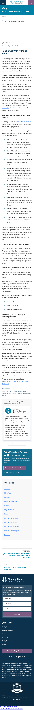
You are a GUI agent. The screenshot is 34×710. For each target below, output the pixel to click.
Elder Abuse (10, 388)
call (12, 473)
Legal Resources (9, 510)
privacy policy (13, 697)
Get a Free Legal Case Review (17, 651)
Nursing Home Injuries (11, 526)
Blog (4, 16)
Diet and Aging (13, 391)
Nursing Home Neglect (11, 531)
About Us (4, 644)
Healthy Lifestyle (11, 393)
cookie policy (28, 697)
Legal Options (5, 637)
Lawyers (7, 505)
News (6, 514)
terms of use (21, 697)
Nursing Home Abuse (11, 518)
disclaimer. (18, 699)
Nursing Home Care (10, 522)
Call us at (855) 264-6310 (17, 657)
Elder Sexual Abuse (10, 501)
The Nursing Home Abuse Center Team (20, 412)
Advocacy (7, 489)
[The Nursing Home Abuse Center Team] (8, 411)
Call (31, 3)
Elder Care (7, 497)
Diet (7, 391)
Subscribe (17, 614)
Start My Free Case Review (15, 468)
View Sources (15, 443)
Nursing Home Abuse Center (17, 2)
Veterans (7, 535)
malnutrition (5, 108)
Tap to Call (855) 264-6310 (11, 708)
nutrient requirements (24, 122)
